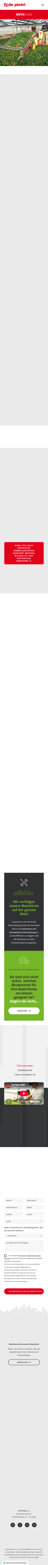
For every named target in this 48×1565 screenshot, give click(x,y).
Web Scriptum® (37, 1552)
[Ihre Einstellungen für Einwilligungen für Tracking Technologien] (15, 1563)
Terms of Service (27, 1557)
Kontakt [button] (22, 1011)
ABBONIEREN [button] (23, 1362)
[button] (42, 5)
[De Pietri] (14, 5)
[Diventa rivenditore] (24, 1392)
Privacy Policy (37, 1549)
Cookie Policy (10, 1552)
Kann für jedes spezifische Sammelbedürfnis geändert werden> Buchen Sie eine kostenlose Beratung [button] (24, 553)
